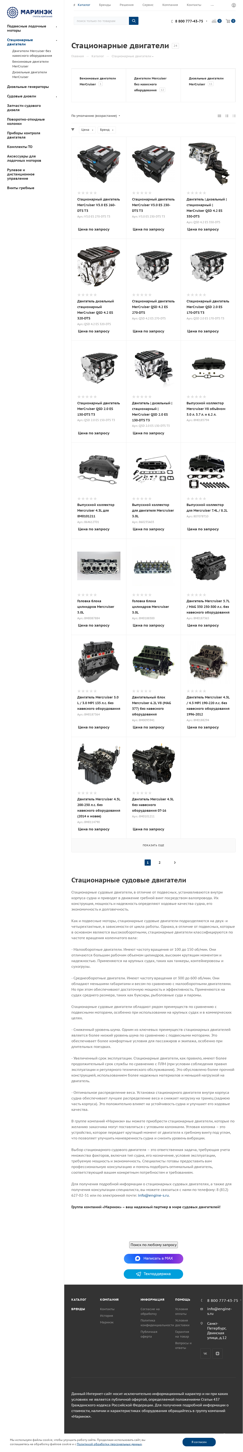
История (106, 1316)
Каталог (78, 1300)
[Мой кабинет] (234, 5)
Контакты (107, 1309)
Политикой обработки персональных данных (109, 1444)
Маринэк (107, 1322)
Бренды (78, 1309)
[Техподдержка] (153, 1273)
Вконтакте (205, 1353)
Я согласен (199, 1442)
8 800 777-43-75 (189, 21)
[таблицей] (234, 116)
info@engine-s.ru (153, 1195)
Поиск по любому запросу (153, 1245)
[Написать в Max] (153, 1258)
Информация (153, 1300)
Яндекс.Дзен (217, 1353)
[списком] (227, 116)
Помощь (182, 1300)
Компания (109, 1300)
